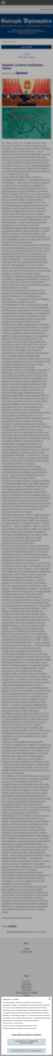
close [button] (49, 999)
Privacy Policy (18, 1023)
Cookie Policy (7, 1023)
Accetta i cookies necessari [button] (26, 1042)
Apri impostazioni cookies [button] (26, 1035)
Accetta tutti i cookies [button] (27, 1051)
